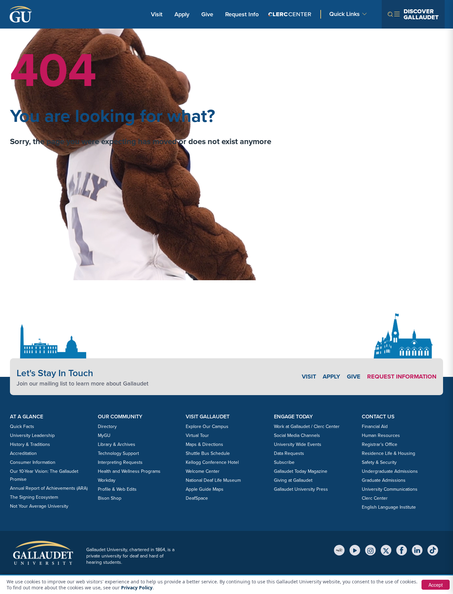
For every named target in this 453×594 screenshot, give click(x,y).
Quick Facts (22, 426)
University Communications (390, 489)
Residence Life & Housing (388, 453)
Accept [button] (435, 584)
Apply (183, 14)
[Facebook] (401, 550)
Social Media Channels (297, 435)
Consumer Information (32, 462)
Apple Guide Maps (205, 489)
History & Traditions (30, 444)
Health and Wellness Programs (129, 471)
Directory (107, 426)
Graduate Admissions (384, 480)
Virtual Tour (197, 435)
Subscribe (284, 462)
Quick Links (344, 14)
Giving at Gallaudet (293, 480)
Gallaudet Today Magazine (300, 471)
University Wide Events (297, 444)
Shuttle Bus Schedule (208, 453)
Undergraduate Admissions (390, 471)
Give (207, 14)
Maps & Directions (204, 444)
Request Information (401, 376)
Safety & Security (379, 462)
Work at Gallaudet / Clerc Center (307, 426)
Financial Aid (375, 426)
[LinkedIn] (417, 550)
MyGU (104, 435)
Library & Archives (116, 444)
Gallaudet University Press (301, 489)
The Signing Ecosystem (34, 497)
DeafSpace (197, 498)
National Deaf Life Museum (213, 480)
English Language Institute (389, 507)
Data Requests (289, 453)
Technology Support (118, 453)
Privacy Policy (137, 587)
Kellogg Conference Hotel (212, 462)
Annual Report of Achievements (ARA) (49, 488)
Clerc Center (375, 498)
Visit (156, 14)
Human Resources (381, 435)
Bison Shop (109, 498)
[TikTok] (432, 550)
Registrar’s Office (379, 444)
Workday (106, 480)
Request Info (242, 14)
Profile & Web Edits (117, 489)
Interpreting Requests (120, 462)
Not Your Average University (39, 506)
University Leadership (32, 435)
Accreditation (23, 453)
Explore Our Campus (207, 426)
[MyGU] (339, 550)
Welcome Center (203, 471)
